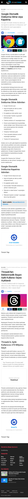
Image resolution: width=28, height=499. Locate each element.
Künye (8, 490)
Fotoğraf (3, 462)
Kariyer (2, 490)
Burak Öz (9, 291)
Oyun (11, 464)
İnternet (12, 456)
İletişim (22, 492)
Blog (2, 456)
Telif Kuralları (4, 492)
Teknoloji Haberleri (21, 460)
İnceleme (3, 464)
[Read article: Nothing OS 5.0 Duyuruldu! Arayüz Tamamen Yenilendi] (4, 473)
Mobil (11, 460)
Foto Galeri (4, 460)
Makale (12, 458)
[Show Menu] (2, 2)
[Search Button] (26, 2)
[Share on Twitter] (14, 50)
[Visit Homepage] (14, 2)
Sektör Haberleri (21, 457)
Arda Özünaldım (11, 32)
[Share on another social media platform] (24, 50)
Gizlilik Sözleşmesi (13, 492)
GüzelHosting (4, 450)
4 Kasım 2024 (20, 32)
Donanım (3, 458)
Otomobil (12, 462)
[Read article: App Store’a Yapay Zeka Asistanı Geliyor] (4, 480)
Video (20, 463)
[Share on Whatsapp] (20, 50)
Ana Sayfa (3, 9)
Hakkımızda (14, 490)
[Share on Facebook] (9, 50)
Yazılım (21, 465)
